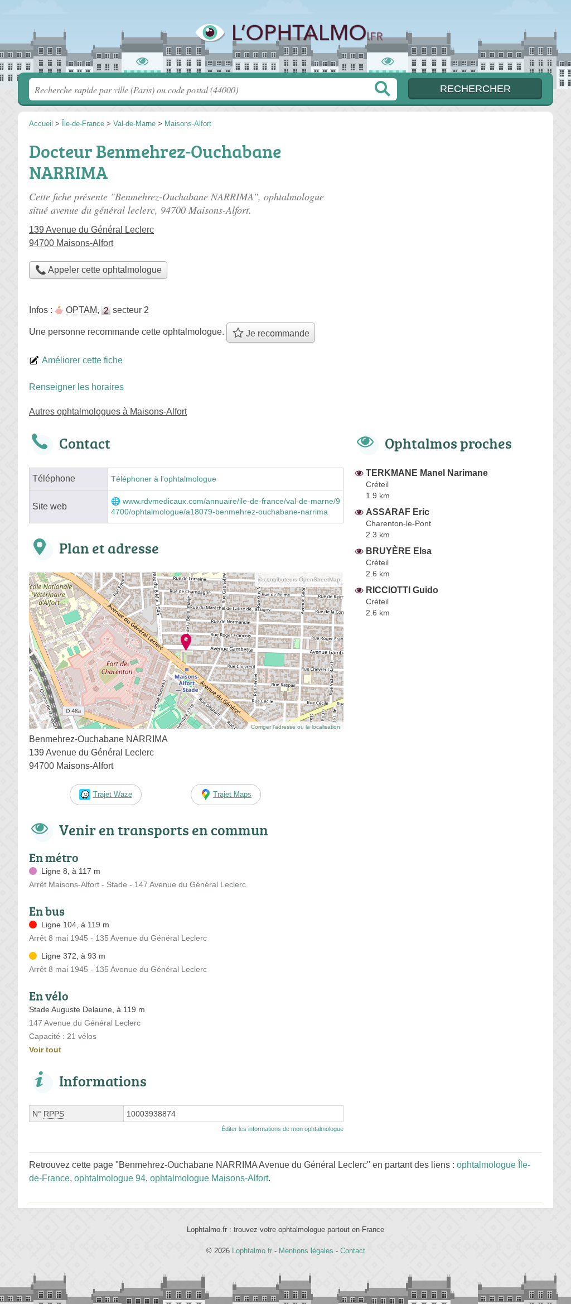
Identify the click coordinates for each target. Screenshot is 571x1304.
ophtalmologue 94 (110, 1178)
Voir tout (45, 1049)
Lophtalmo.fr (285, 39)
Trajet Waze (112, 794)
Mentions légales (306, 1251)
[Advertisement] (448, 215)
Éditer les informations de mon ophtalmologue (282, 1128)
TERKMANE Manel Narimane (427, 473)
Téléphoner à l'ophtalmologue (163, 479)
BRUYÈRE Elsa (399, 551)
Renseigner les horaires (76, 387)
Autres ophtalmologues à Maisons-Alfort (108, 411)
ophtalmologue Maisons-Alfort (209, 1178)
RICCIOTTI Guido (402, 590)
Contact (352, 1251)
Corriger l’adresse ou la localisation (295, 727)
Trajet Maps (232, 794)
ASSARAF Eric (397, 512)
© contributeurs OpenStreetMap (299, 579)
